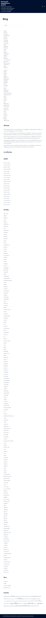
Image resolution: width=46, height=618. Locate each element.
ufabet (5, 455)
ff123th (5, 259)
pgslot (5, 44)
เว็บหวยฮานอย (6, 564)
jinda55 (5, 73)
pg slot (5, 97)
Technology (6, 432)
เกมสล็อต (5, 547)
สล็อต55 (19, 603)
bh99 (5, 240)
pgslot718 (6, 357)
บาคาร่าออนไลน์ (7, 60)
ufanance (6, 461)
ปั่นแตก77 (7, 603)
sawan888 (6, 395)
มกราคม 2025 (7, 202)
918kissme (6, 226)
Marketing (6, 318)
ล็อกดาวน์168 (6, 499)
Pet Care (5, 334)
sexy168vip (6, 403)
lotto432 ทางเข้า (7, 309)
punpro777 (6, 61)
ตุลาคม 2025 (6, 183)
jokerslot (5, 115)
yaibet (5, 470)
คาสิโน (5, 472)
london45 (6, 305)
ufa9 (5, 453)
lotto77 (5, 311)
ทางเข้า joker (6, 106)
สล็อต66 (5, 76)
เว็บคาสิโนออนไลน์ (7, 553)
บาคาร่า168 (6, 43)
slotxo (5, 88)
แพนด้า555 (6, 570)
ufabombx (6, 457)
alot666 (5, 234)
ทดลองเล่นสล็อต (7, 480)
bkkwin (5, 242)
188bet (5, 215)
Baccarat (5, 238)
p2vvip (5, 330)
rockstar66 (6, 384)
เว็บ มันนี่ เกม (6, 551)
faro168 (5, 257)
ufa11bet (5, 445)
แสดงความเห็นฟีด (7, 585)
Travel (5, 443)
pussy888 (6, 40)
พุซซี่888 (5, 497)
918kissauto (6, 224)
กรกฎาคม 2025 (7, 190)
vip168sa (5, 466)
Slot (4, 411)
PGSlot (5, 355)
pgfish (5, 349)
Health (5, 274)
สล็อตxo (5, 118)
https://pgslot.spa (7, 94)
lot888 (5, 307)
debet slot (6, 253)
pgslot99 (5, 361)
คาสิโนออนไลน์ (7, 474)
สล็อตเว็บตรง (6, 77)
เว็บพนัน (5, 555)
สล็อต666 (6, 509)
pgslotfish (6, 363)
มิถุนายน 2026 (7, 167)
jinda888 (5, 286)
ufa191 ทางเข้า (7, 447)
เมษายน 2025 (6, 196)
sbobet (5, 397)
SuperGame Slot (7, 428)
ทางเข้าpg (6, 482)
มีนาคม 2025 (6, 198)
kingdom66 (6, 297)
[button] (42, 6)
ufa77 (5, 449)
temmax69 (6, 436)
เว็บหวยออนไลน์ (7, 561)
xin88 (5, 468)
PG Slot (5, 338)
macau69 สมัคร (7, 315)
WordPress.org (7, 587)
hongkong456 (7, 278)
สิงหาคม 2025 (7, 187)
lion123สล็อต (6, 299)
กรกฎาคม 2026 (7, 164)
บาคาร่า (5, 87)
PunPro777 (6, 370)
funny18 (5, 265)
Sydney (31, 616)
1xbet (5, 220)
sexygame (6, 409)
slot (4, 102)
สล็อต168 (5, 67)
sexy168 (5, 401)
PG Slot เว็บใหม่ (7, 340)
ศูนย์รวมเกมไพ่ (6, 501)
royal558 (5, 386)
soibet (5, 422)
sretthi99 (5, 424)
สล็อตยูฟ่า (6, 524)
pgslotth (24, 598)
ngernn (5, 322)
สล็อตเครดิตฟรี (7, 528)
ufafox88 (6, 459)
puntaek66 (6, 372)
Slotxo (5, 418)
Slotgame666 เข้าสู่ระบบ (9, 416)
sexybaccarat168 (7, 407)
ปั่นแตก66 (6, 58)
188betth (5, 217)
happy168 (6, 272)
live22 (5, 49)
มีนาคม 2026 (6, 173)
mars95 (5, 320)
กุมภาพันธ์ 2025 (7, 200)
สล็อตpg (5, 518)
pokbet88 (6, 365)
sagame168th (6, 35)
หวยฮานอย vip (7, 541)
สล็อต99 (5, 516)
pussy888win (6, 382)
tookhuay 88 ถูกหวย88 (8, 440)
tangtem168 (6, 430)
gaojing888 (6, 267)
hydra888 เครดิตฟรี (8, 280)
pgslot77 (5, 56)
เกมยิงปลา (6, 545)
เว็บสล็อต (5, 559)
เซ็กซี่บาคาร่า (6, 549)
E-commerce (6, 255)
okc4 (5, 324)
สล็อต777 (5, 511)
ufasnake (5, 463)
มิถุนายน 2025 (7, 192)
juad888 (5, 295)
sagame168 (6, 390)
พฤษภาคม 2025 (7, 194)
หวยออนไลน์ (6, 64)
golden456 (6, 270)
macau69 (6, 313)
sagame (5, 388)
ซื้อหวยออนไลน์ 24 (7, 476)
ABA (4, 228)
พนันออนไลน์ (6, 495)
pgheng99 (6, 46)
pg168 (5, 71)
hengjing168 (6, 276)
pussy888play (7, 380)
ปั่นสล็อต (5, 491)
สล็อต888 (6, 80)
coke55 (5, 251)
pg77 (5, 345)
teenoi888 (6, 434)
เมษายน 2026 (6, 171)
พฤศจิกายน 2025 (7, 181)
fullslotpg (6, 47)
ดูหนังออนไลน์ (6, 105)
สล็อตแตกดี (6, 534)
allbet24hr (6, 232)
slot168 (5, 413)
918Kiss (5, 222)
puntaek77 (6, 374)
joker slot (6, 108)
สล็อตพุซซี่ (6, 522)
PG (4, 336)
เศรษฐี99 (5, 568)
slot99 (5, 74)
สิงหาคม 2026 (7, 162)
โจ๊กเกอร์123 (6, 109)
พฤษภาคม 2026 (7, 169)
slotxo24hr (6, 420)
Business (5, 247)
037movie (6, 213)
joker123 (5, 32)
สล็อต (5, 66)
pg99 (5, 347)
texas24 (5, 438)
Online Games (6, 328)
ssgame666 (6, 426)
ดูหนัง (5, 50)
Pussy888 (6, 376)
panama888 (6, 332)
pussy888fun (6, 378)
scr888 (5, 399)
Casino (5, 249)
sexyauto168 (6, 405)
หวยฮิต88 (6, 543)
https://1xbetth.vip (7, 93)
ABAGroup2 (6, 230)
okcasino (5, 326)
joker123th (6, 292)
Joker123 (6, 288)
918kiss (5, 31)
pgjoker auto (6, 353)
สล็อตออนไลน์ (6, 120)
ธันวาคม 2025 (7, 179)
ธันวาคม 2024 (7, 204)
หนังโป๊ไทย (6, 91)
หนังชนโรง (6, 34)
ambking (5, 236)
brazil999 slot (7, 245)
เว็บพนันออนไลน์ (7, 557)
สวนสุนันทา (6, 536)
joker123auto (6, 290)
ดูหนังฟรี (5, 38)
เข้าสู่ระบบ (6, 581)
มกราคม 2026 (7, 177)
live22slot (6, 303)
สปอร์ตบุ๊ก (6, 503)
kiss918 (5, 99)
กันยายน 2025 (6, 185)
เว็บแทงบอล (6, 566)
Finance (5, 261)
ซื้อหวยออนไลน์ (7, 63)
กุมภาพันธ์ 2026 (7, 175)
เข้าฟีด (5, 583)
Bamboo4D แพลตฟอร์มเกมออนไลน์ (5, 3)
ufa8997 (5, 451)
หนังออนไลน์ (6, 53)
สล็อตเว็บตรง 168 (7, 532)
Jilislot (5, 282)
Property (5, 368)
